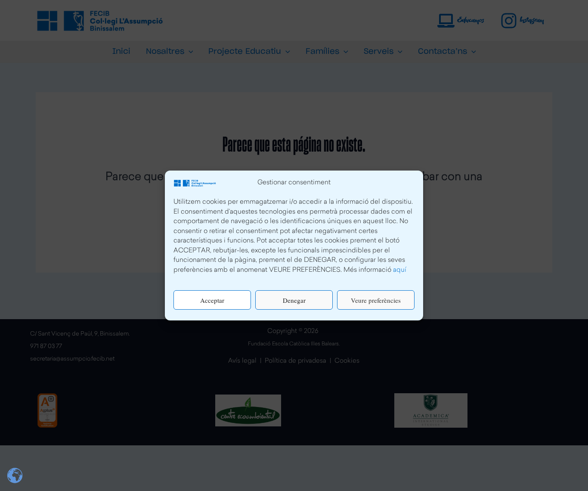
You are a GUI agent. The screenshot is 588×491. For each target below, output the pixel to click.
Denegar (294, 300)
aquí (399, 270)
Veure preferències (376, 300)
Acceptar (212, 300)
